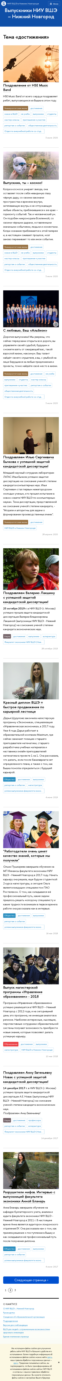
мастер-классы (11, 119)
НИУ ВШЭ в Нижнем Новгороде (23, 3)
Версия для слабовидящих (15, 1325)
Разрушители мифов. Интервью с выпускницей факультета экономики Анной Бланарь (29, 1196)
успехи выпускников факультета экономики (24, 790)
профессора (34, 1120)
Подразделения (10, 1321)
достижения (36, 108)
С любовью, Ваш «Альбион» (25, 330)
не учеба (25, 113)
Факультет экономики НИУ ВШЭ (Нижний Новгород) (24, 642)
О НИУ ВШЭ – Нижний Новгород (18, 1308)
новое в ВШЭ (10, 113)
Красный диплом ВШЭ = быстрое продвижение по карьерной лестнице (23, 707)
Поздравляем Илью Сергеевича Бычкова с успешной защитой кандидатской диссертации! (28, 461)
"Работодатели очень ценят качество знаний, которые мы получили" (26, 856)
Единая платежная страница (16, 1336)
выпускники (38, 113)
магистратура (35, 785)
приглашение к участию (34, 119)
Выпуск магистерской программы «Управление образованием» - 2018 (22, 992)
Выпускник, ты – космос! (22, 182)
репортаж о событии (14, 125)
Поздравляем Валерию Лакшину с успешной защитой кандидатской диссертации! (29, 597)
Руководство (9, 1312)
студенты (51, 113)
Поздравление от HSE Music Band (25, 87)
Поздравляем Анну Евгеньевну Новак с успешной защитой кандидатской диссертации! (27, 1077)
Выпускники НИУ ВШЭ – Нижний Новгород (31, 13)
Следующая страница (30, 1280)
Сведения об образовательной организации (24, 1317)
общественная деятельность (42, 125)
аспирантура (49, 636)
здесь (49, 1357)
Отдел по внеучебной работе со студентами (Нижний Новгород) (24, 131)
